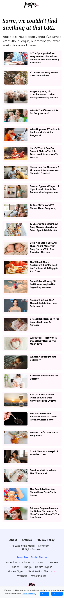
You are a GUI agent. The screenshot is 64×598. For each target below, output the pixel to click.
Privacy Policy (46, 540)
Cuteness (52, 562)
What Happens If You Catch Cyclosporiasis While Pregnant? (44, 132)
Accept (44, 594)
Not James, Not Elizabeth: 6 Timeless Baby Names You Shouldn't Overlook (44, 170)
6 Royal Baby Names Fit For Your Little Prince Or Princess (44, 322)
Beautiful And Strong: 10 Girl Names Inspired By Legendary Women (43, 284)
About (13, 540)
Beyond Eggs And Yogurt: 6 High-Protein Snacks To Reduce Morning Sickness (44, 189)
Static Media (27, 546)
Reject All (57, 594)
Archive (27, 540)
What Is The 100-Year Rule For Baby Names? (44, 112)
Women (22, 576)
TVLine (39, 562)
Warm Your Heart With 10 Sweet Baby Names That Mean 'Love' (43, 341)
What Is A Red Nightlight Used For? (43, 358)
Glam (15, 567)
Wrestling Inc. (38, 576)
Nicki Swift (34, 571)
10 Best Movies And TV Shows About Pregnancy (43, 206)
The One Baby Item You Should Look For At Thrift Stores (43, 492)
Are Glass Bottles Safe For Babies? (44, 377)
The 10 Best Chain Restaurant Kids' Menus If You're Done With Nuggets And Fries (44, 267)
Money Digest (16, 571)
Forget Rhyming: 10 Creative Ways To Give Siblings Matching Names (44, 94)
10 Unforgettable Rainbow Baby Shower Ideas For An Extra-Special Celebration (44, 227)
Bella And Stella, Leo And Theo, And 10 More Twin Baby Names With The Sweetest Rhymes (43, 247)
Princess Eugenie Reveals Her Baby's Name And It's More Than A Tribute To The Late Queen (44, 513)
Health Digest (43, 567)
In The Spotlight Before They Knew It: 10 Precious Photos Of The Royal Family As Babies (44, 58)
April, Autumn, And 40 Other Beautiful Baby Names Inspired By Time (43, 398)
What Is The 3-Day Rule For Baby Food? (44, 434)
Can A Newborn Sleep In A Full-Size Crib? (44, 453)
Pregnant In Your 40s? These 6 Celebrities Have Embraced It (43, 303)
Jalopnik (26, 562)
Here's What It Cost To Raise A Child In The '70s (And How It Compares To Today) (44, 153)
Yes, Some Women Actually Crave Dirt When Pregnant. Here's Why (43, 417)
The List (48, 571)
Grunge (27, 567)
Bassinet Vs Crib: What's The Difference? (43, 472)
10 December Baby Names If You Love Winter (44, 74)
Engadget (12, 562)
